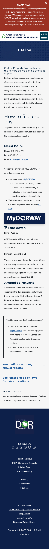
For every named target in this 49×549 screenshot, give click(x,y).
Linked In (25, 447)
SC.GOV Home (24, 505)
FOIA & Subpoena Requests (24, 463)
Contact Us (24, 483)
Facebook (17, 447)
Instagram (29, 447)
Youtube (34, 447)
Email (13, 447)
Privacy (24, 479)
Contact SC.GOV (24, 518)
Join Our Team (24, 467)
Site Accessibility (24, 471)
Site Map (25, 488)
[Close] (45, 2)
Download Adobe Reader (24, 522)
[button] (24, 218)
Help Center (24, 513)
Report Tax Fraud (24, 458)
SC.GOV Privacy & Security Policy (24, 509)
